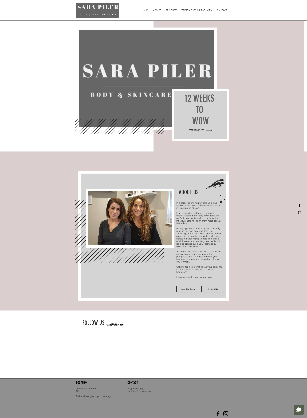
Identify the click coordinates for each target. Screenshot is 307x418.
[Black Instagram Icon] (300, 213)
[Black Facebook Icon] (300, 205)
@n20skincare (115, 324)
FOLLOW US (94, 322)
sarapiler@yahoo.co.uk (139, 391)
